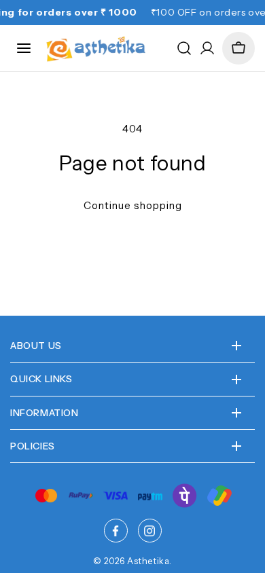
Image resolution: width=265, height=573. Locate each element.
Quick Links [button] (41, 379)
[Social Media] (116, 530)
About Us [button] (36, 345)
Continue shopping (133, 205)
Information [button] (44, 413)
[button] (238, 48)
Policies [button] (32, 446)
